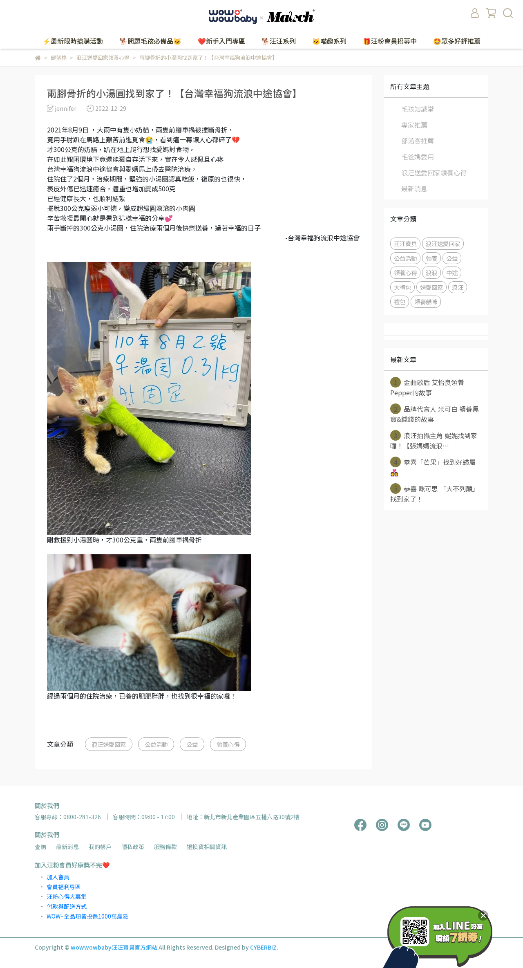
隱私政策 (132, 847)
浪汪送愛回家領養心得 (434, 172)
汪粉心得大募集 (67, 896)
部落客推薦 (417, 141)
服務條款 (165, 847)
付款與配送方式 (67, 906)
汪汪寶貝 (405, 243)
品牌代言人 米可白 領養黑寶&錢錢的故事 (434, 414)
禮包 (399, 301)
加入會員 (58, 877)
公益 (192, 744)
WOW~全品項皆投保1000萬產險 (87, 916)
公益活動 (156, 744)
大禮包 (402, 287)
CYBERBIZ (263, 947)
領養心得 (228, 744)
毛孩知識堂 (417, 109)
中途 (452, 272)
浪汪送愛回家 (109, 744)
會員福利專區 (64, 887)
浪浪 (431, 272)
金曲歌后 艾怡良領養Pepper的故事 (427, 387)
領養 (431, 258)
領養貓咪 (425, 301)
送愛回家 (431, 287)
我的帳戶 (100, 847)
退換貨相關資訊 (207, 847)
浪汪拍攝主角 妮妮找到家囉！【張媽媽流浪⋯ (433, 440)
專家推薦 (414, 125)
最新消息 (414, 188)
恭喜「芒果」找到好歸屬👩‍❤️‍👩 (433, 467)
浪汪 (457, 287)
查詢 (40, 847)
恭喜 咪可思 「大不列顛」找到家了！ (434, 494)
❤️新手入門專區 (221, 40)
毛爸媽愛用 (417, 156)
